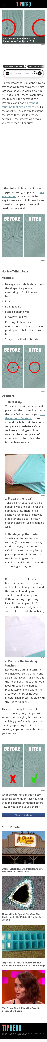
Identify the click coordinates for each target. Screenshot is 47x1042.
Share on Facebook (23, 815)
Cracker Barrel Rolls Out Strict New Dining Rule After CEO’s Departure (22, 870)
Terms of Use (12, 1033)
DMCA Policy (28, 1033)
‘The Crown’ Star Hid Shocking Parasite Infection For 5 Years (21, 1009)
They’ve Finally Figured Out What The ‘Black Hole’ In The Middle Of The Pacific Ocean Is (21, 917)
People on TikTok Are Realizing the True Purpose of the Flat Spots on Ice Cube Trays (23, 964)
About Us (4, 1033)
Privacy (20, 1033)
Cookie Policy (38, 1033)
